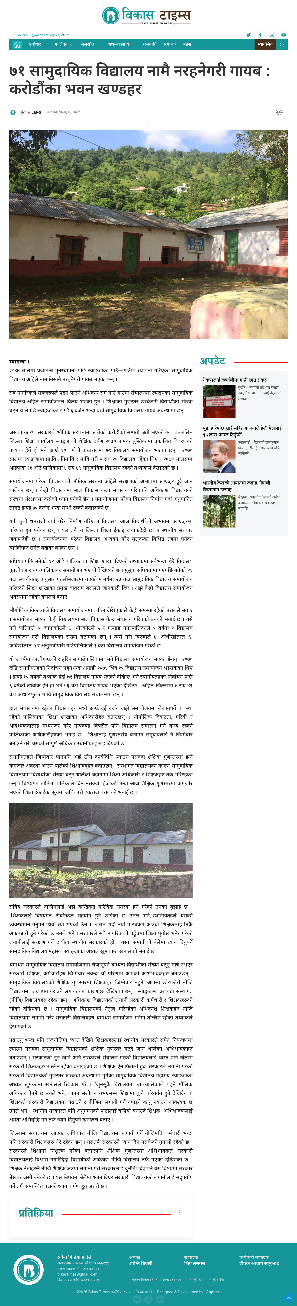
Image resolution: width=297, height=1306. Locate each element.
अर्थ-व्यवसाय (118, 44)
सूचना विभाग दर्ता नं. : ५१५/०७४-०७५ (158, 1279)
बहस (187, 44)
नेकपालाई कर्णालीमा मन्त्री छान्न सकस (235, 380)
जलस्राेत (87, 44)
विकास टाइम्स (30, 112)
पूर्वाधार (35, 44)
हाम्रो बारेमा (216, 1279)
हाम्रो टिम (196, 1279)
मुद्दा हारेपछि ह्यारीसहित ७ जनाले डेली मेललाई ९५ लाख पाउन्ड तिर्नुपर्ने (242, 431)
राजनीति (150, 44)
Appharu (214, 1292)
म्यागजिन (265, 44)
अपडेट (212, 362)
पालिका (61, 44)
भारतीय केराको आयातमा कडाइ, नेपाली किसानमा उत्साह (236, 486)
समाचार (170, 44)
